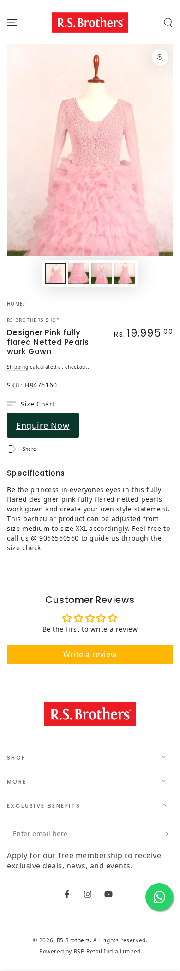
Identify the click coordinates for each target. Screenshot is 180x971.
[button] (168, 23)
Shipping (18, 366)
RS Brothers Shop (33, 320)
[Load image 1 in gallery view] (55, 273)
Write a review (90, 654)
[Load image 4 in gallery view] (124, 273)
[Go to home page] (90, 22)
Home (15, 304)
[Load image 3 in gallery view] (101, 273)
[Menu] (12, 23)
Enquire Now (43, 425)
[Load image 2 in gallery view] (78, 273)
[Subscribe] (167, 834)
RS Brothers (73, 940)
